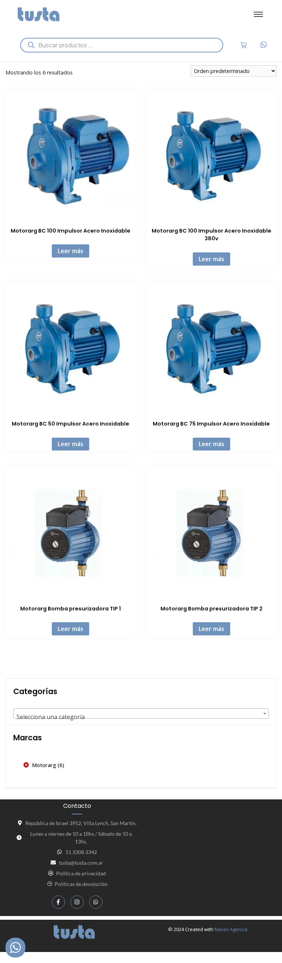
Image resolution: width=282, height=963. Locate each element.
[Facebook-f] (58, 902)
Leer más (70, 251)
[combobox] (141, 713)
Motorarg (44, 765)
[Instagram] (77, 902)
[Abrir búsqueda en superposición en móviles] (122, 45)
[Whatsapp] (95, 902)
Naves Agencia (230, 929)
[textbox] (141, 717)
